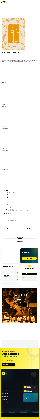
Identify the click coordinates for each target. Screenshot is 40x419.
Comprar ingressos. (5, 169)
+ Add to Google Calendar (10, 228)
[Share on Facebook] (17, 241)
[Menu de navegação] (38, 2)
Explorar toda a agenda (5, 380)
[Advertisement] (20, 11)
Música (8, 219)
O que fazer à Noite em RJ (11, 220)
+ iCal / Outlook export (30, 228)
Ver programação (29, 258)
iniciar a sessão (8, 344)
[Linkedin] (21, 241)
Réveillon (6, 234)
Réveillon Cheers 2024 (5, 55)
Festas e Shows (9, 218)
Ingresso (7, 204)
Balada (8, 215)
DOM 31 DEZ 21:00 (5, 168)
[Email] (23, 241)
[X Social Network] (19, 241)
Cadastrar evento (29, 273)
